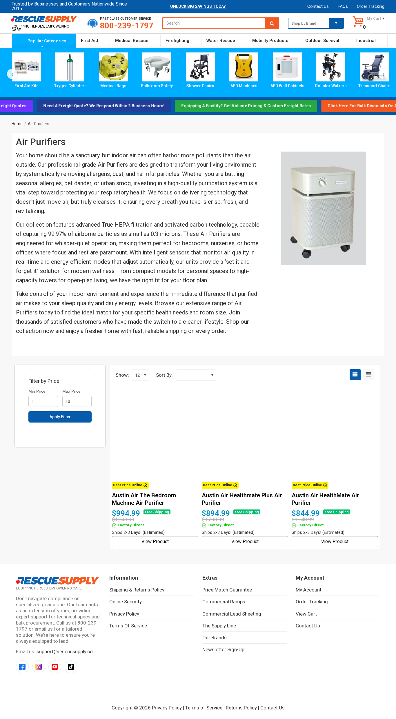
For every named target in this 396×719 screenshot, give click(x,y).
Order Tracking (370, 6)
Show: (122, 375)
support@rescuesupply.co (65, 651)
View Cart (306, 614)
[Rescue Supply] (45, 19)
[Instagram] (38, 666)
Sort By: (164, 375)
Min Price (37, 391)
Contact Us (318, 6)
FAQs (343, 6)
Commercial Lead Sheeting (231, 614)
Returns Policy (241, 708)
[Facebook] (22, 666)
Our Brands (214, 637)
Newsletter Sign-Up (223, 649)
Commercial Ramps (223, 602)
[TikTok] (71, 666)
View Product (155, 541)
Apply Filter (60, 417)
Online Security (125, 602)
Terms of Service (128, 626)
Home (17, 123)
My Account (308, 590)
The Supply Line (219, 626)
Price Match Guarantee (227, 590)
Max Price (71, 391)
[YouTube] (54, 666)
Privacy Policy (124, 614)
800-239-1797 (126, 25)
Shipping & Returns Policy (136, 590)
